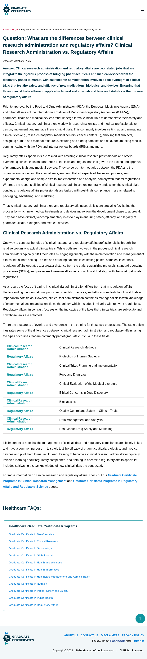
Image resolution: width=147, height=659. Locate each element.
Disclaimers (110, 635)
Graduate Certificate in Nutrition (28, 583)
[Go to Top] (140, 618)
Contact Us (89, 635)
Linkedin (137, 641)
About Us (71, 635)
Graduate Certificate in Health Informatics (34, 569)
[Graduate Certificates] (17, 14)
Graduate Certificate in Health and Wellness (35, 562)
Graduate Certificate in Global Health (31, 555)
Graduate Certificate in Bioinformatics (31, 534)
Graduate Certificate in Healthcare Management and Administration (49, 576)
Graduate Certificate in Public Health (31, 597)
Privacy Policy (133, 635)
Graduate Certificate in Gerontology (30, 548)
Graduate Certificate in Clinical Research (33, 541)
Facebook (117, 641)
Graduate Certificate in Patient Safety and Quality (38, 590)
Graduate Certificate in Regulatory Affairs (33, 604)
